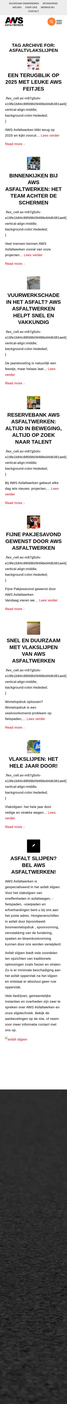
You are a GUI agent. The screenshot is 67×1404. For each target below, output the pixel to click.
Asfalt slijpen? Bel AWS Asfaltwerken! (33, 865)
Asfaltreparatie (17, 1122)
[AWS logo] (28, 21)
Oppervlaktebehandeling (24, 1133)
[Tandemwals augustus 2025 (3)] (33, 163)
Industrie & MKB (18, 1176)
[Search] (50, 21)
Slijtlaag (13, 1210)
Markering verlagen (20, 1144)
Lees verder (50, 135)
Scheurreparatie (18, 1249)
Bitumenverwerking (20, 1127)
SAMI (11, 1254)
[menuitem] (23, 3)
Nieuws (17, 7)
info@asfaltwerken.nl (18, 1299)
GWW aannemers (20, 1165)
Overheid (14, 1170)
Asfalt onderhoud (19, 1204)
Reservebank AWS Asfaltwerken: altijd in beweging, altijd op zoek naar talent (33, 428)
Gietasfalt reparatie (20, 1226)
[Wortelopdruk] (33, 628)
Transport (14, 1221)
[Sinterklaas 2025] (33, 522)
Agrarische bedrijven (21, 1181)
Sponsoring (50, 3)
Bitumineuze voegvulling (24, 1215)
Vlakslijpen (15, 1271)
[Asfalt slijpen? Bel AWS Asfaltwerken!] (33, 846)
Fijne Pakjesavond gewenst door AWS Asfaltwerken (33, 541)
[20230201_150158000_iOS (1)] (33, 282)
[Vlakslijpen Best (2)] (33, 746)
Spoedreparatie (18, 1138)
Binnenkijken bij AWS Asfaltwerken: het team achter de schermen (33, 189)
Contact (33, 11)
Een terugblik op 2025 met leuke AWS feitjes (33, 82)
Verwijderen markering (22, 1232)
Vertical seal (16, 1265)
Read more (13, 144)
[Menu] (57, 21)
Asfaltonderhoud (19, 1116)
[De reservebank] (33, 402)
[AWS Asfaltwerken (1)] (33, 63)
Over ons (31, 7)
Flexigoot (14, 1260)
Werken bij (47, 7)
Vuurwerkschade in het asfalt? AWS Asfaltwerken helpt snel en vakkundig (33, 308)
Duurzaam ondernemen (24, 3)
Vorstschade (16, 1276)
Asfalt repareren (18, 1199)
